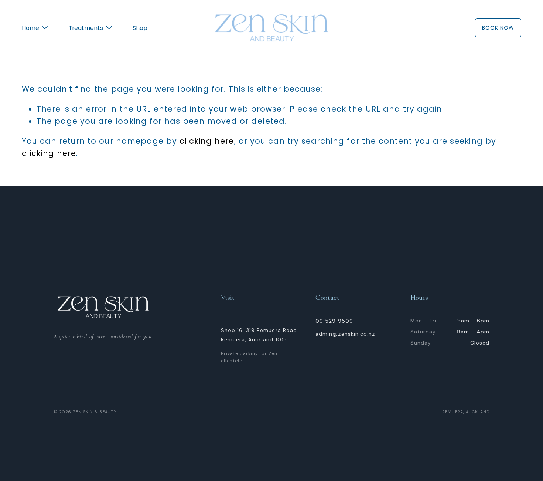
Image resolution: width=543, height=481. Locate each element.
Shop (140, 28)
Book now (498, 27)
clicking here (207, 141)
